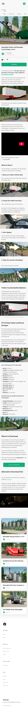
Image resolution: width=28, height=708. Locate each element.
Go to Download (14, 465)
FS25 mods (5, 685)
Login (4, 679)
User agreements (7, 648)
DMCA (4, 654)
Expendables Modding (7, 74)
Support (5, 676)
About (4, 637)
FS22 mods (5, 682)
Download (14, 64)
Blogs (4, 634)
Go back (3, 10)
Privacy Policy (6, 651)
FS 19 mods (5, 665)
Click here (8, 479)
